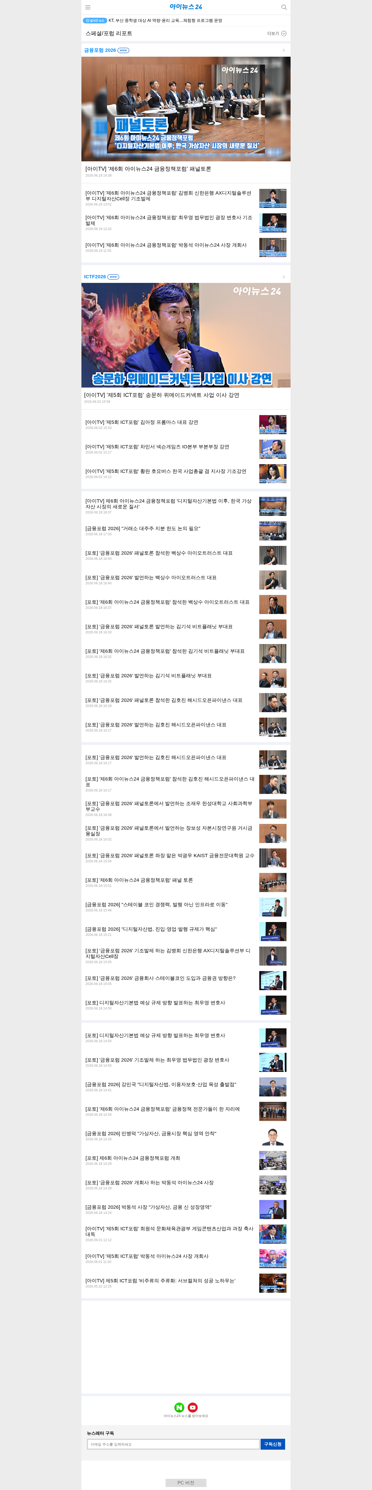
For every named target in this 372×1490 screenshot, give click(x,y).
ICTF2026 (95, 276)
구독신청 (273, 1444)
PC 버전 (186, 1482)
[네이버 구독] (179, 1408)
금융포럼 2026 (100, 50)
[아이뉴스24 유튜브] (193, 1408)
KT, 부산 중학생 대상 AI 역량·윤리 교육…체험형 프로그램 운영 (165, 20)
